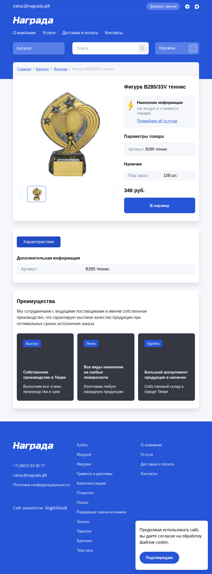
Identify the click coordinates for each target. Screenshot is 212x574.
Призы (82, 502)
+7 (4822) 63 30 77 (29, 465)
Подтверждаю (159, 557)
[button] (21, 194)
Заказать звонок (163, 6)
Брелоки (84, 541)
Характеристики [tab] (38, 242)
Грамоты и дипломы (94, 473)
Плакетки (85, 493)
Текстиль (85, 550)
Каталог (42, 69)
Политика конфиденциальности (41, 485)
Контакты (114, 33)
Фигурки (60, 69)
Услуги (49, 33)
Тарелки (84, 531)
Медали (84, 454)
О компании (24, 33)
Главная (24, 69)
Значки (83, 521)
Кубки (82, 445)
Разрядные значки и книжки (101, 512)
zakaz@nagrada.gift (31, 6)
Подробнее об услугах (157, 121)
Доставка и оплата (80, 33)
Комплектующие (91, 483)
